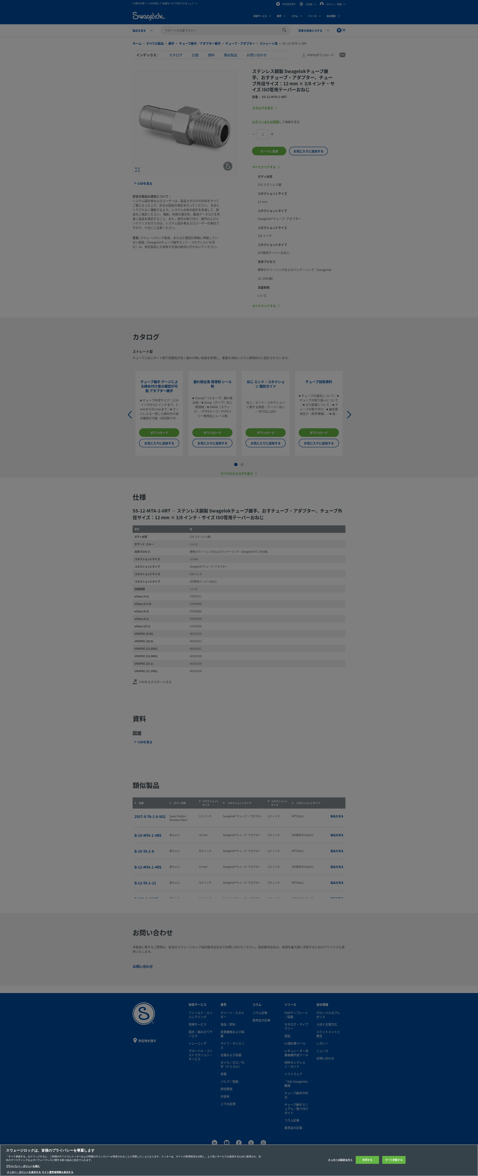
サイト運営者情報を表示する (57, 1172)
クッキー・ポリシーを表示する (24, 1172)
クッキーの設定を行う (340, 1160)
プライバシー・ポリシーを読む (23, 1166)
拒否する (368, 1160)
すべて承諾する (394, 1160)
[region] (239, 1160)
